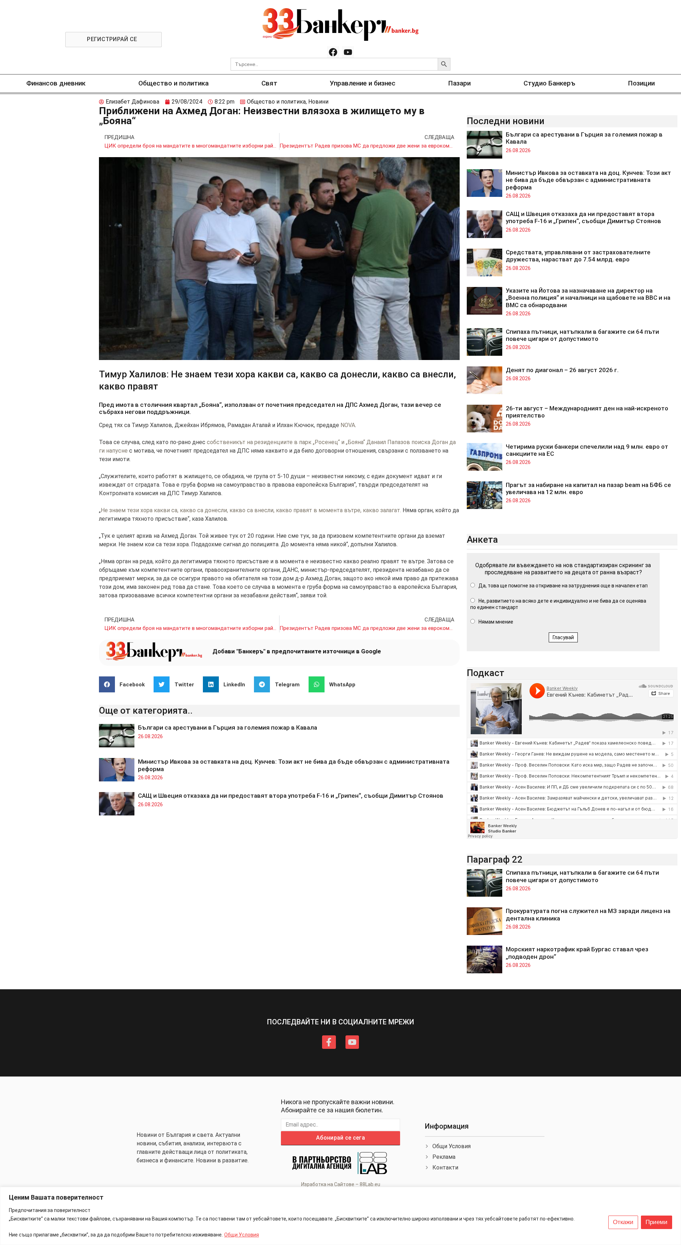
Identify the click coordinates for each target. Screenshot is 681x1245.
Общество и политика (173, 83)
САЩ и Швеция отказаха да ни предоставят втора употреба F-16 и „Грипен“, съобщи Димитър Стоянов (290, 795)
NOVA (347, 425)
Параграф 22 (494, 859)
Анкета (482, 539)
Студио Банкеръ (549, 83)
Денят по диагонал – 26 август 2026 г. (562, 370)
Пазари (459, 83)
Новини (318, 101)
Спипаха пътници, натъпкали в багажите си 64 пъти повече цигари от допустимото (582, 335)
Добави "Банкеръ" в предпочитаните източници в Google (296, 651)
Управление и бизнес (362, 83)
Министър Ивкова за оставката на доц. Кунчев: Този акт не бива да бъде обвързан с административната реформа (588, 180)
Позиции (641, 83)
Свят (269, 83)
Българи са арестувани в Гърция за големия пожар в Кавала (227, 727)
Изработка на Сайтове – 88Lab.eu (340, 1184)
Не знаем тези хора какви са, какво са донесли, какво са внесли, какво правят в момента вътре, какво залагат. (251, 510)
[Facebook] (333, 52)
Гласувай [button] (563, 637)
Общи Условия (241, 1235)
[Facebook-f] (329, 1042)
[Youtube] (348, 52)
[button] (124, 684)
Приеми (657, 1222)
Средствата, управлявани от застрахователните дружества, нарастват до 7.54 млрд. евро (578, 256)
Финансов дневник (55, 83)
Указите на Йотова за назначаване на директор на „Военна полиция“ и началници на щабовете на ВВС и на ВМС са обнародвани (588, 298)
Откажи (623, 1222)
